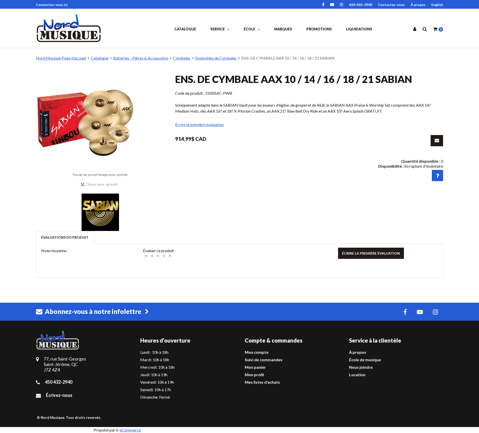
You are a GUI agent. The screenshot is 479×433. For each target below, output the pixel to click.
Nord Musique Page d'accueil (61, 58)
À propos (418, 4)
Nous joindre (361, 367)
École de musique (365, 359)
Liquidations (359, 29)
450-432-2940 (360, 4)
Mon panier (255, 367)
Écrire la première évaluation (199, 124)
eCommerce (130, 430)
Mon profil (254, 374)
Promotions (319, 29)
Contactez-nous (391, 4)
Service (218, 29)
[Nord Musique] (69, 28)
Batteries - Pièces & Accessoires (140, 58)
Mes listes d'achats (262, 382)
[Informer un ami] (437, 140)
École (250, 29)
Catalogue (185, 29)
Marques (283, 29)
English (437, 4)
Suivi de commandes (263, 359)
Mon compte (256, 352)
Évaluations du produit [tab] (65, 237)
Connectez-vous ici (52, 4)
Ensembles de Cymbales (216, 58)
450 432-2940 (58, 382)
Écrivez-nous (59, 395)
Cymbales (181, 58)
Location (357, 374)
